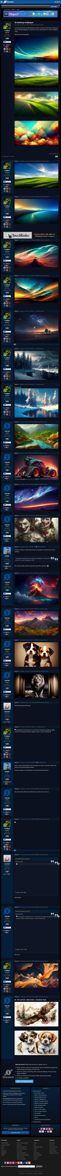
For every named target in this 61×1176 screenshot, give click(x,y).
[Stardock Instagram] (49, 1128)
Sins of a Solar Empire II (22, 1149)
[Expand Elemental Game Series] (33, 1097)
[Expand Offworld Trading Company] (33, 1103)
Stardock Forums (41, 546)
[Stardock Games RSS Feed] (50, 1131)
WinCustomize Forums (38, 25)
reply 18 (28, 911)
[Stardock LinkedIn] (48, 1131)
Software (4, 1140)
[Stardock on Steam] (52, 1128)
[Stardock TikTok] (45, 1131)
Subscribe (39, 1166)
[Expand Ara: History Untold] (33, 1093)
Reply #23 (17, 907)
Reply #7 (17, 384)
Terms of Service (29, 1173)
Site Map (40, 1173)
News (35, 1151)
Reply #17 (17, 702)
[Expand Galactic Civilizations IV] (33, 1099)
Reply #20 (17, 788)
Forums (35, 1159)
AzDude (7, 431)
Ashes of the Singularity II (22, 1143)
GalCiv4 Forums (40, 311)
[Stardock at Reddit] (40, 1131)
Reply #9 (17, 453)
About (35, 1143)
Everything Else (9, 19)
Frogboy (7, 30)
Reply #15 (17, 640)
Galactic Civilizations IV (22, 1147)
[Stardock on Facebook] (41, 1128)
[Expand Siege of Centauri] (33, 1107)
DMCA (35, 1173)
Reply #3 (17, 240)
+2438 (7, 38)
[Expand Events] (33, 1117)
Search (13, 9)
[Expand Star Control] (33, 1113)
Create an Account (53, 1147)
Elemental (19, 1145)
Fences (2, 1149)
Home (3, 19)
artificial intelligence (53, 153)
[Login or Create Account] (55, 2)
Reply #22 (17, 854)
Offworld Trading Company (23, 1155)
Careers (35, 1149)
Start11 (2, 1147)
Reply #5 (17, 311)
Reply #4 (17, 275)
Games (18, 1140)
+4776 (7, 563)
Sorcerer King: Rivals (21, 1159)
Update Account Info (54, 1153)
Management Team (38, 1147)
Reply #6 (17, 348)
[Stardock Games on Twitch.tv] (46, 1128)
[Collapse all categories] (58, 1090)
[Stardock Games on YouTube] (44, 1128)
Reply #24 (17, 961)
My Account (52, 1145)
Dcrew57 (7, 712)
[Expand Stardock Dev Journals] (33, 1115)
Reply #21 (17, 819)
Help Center (52, 1143)
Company (36, 1140)
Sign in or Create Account (24, 1081)
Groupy (3, 1155)
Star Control (19, 1151)
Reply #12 (17, 546)
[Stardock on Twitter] (38, 1128)
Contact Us (36, 1157)
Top (57, 161)
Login (18, 9)
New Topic (54, 6)
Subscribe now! (15, 1132)
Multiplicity (3, 1153)
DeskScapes (3, 1151)
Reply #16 (17, 671)
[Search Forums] (59, 2)
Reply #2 (17, 196)
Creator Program (37, 1155)
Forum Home (7, 9)
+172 (7, 719)
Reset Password (52, 1151)
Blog (35, 1145)
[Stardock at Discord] (42, 1131)
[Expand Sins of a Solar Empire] (33, 1109)
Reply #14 (17, 609)
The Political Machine (21, 1153)
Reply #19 (17, 762)
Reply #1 (17, 161)
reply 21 (28, 859)
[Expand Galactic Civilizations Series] (33, 1101)
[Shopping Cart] (57, 2)
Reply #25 (17, 996)
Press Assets (36, 1153)
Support (51, 1140)
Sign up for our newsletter (9, 1166)
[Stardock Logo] (8, 2)
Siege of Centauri (20, 1157)
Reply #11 (17, 515)
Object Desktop (4, 1143)
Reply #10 (17, 484)
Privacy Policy (22, 1173)
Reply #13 (17, 573)
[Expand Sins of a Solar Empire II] (33, 1111)
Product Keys (52, 1149)
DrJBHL (7, 556)
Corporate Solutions (5, 1145)
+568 (7, 438)
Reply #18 (17, 727)
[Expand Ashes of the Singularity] (33, 1095)
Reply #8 (17, 422)
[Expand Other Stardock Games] (33, 1105)
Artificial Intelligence (19, 19)
